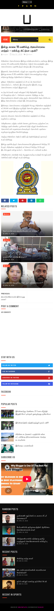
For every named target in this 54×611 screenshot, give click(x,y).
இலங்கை (29, 54)
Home (5, 39)
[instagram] (31, 5)
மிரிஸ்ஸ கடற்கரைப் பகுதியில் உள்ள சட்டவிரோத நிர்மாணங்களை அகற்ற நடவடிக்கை (31, 437)
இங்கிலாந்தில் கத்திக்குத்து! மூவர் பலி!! (32, 422)
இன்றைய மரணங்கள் (24, 445)
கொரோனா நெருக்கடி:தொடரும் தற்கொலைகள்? (23, 282)
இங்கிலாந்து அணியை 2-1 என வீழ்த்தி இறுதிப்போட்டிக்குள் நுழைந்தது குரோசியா (33, 412)
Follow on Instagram (10, 384)
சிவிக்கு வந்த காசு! (25, 558)
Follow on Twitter (9, 365)
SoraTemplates (22, 607)
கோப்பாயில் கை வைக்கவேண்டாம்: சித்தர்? (21, 230)
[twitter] (22, 5)
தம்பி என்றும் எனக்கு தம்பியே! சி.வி (32, 581)
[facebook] (18, 5)
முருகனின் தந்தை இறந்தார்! (15, 256)
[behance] (35, 5)
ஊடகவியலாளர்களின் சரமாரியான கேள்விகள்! (31, 571)
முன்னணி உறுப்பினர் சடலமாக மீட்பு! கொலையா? (32, 517)
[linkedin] (26, 5)
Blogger (40, 607)
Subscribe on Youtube (10, 378)
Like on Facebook (8, 371)
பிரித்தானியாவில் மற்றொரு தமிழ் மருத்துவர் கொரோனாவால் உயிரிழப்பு (32, 540)
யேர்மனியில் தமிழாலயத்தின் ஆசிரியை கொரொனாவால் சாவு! (33, 528)
